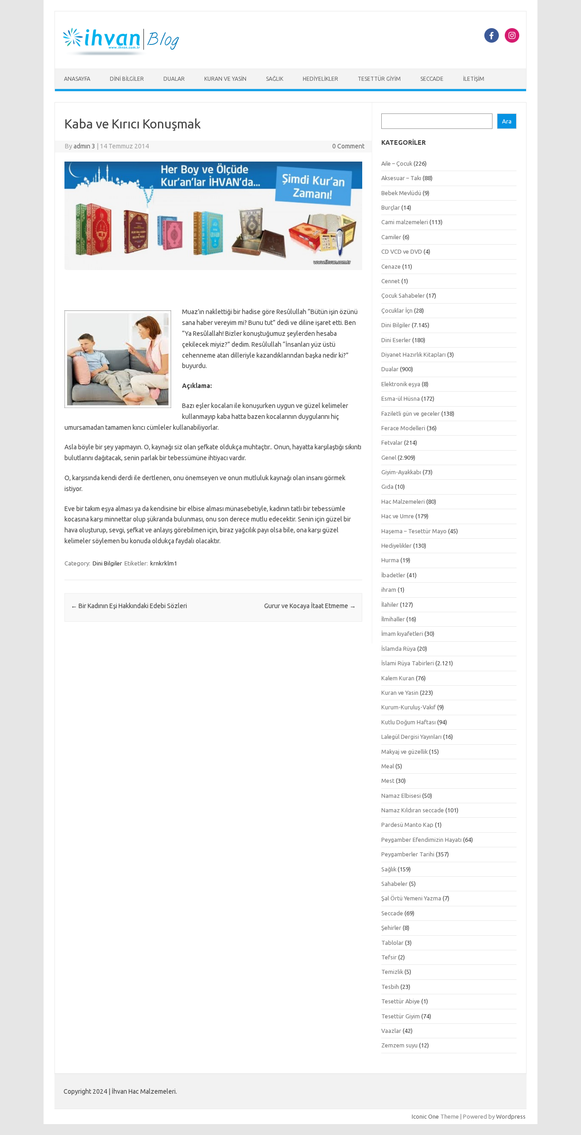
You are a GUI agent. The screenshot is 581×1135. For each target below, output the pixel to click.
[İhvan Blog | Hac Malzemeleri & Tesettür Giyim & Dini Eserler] (126, 53)
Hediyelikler (320, 79)
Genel (388, 457)
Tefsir (389, 957)
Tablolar (392, 942)
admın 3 (84, 146)
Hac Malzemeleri (403, 501)
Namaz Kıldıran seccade (412, 810)
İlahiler (390, 604)
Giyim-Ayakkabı (401, 472)
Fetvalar (392, 442)
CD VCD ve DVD (401, 251)
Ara (507, 121)
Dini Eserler (396, 340)
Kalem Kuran (397, 678)
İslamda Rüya (398, 648)
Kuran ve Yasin (225, 79)
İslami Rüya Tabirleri (407, 663)
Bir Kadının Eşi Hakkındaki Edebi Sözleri (129, 605)
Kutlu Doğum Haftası (408, 722)
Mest (387, 780)
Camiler (391, 237)
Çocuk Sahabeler (403, 295)
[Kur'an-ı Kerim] (213, 272)
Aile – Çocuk (396, 163)
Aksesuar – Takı (401, 178)
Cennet (390, 281)
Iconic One (425, 1116)
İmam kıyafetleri (402, 633)
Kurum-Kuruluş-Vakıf (408, 707)
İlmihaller (393, 619)
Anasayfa (77, 79)
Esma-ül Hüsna (400, 398)
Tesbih (390, 986)
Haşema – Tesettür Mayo (414, 531)
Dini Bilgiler (127, 79)
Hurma (390, 560)
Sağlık (274, 79)
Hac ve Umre (397, 516)
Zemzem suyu (399, 1045)
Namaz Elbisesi (401, 795)
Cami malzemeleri (404, 222)
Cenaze (391, 266)
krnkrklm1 (163, 563)
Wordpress (511, 1116)
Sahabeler (394, 883)
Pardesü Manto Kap (407, 824)
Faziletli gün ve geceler (410, 413)
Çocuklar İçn (397, 310)
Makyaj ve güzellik (404, 751)
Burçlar (390, 207)
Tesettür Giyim (379, 79)
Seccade (431, 79)
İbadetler (393, 575)
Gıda (387, 486)
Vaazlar (391, 1030)
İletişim (473, 79)
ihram (388, 589)
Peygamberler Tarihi (407, 854)
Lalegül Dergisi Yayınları (411, 736)
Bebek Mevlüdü (401, 193)
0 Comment (348, 146)
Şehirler (391, 927)
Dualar (174, 79)
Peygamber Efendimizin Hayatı (421, 839)
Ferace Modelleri (403, 428)
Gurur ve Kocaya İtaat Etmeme (310, 605)
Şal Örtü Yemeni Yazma (411, 898)
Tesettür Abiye (400, 1001)
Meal (387, 766)
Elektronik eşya (400, 384)
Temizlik (392, 971)
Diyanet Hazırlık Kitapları (413, 354)
